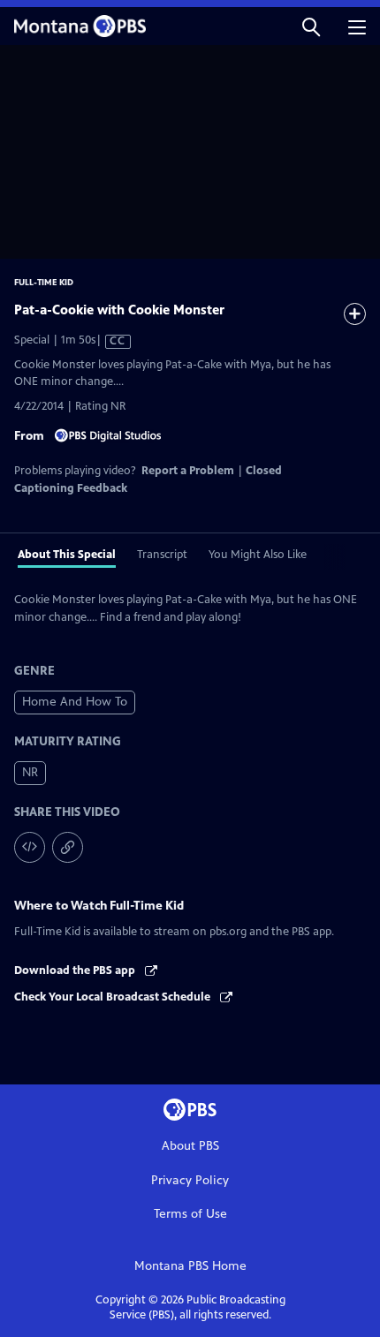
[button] (311, 26)
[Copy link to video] (67, 847)
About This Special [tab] (67, 555)
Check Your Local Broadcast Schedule (113, 997)
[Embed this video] (29, 847)
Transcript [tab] (162, 555)
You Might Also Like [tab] (258, 555)
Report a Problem (187, 471)
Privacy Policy (190, 1180)
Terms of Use (190, 1213)
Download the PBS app (76, 970)
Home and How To (74, 701)
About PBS (190, 1145)
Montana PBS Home (190, 1265)
